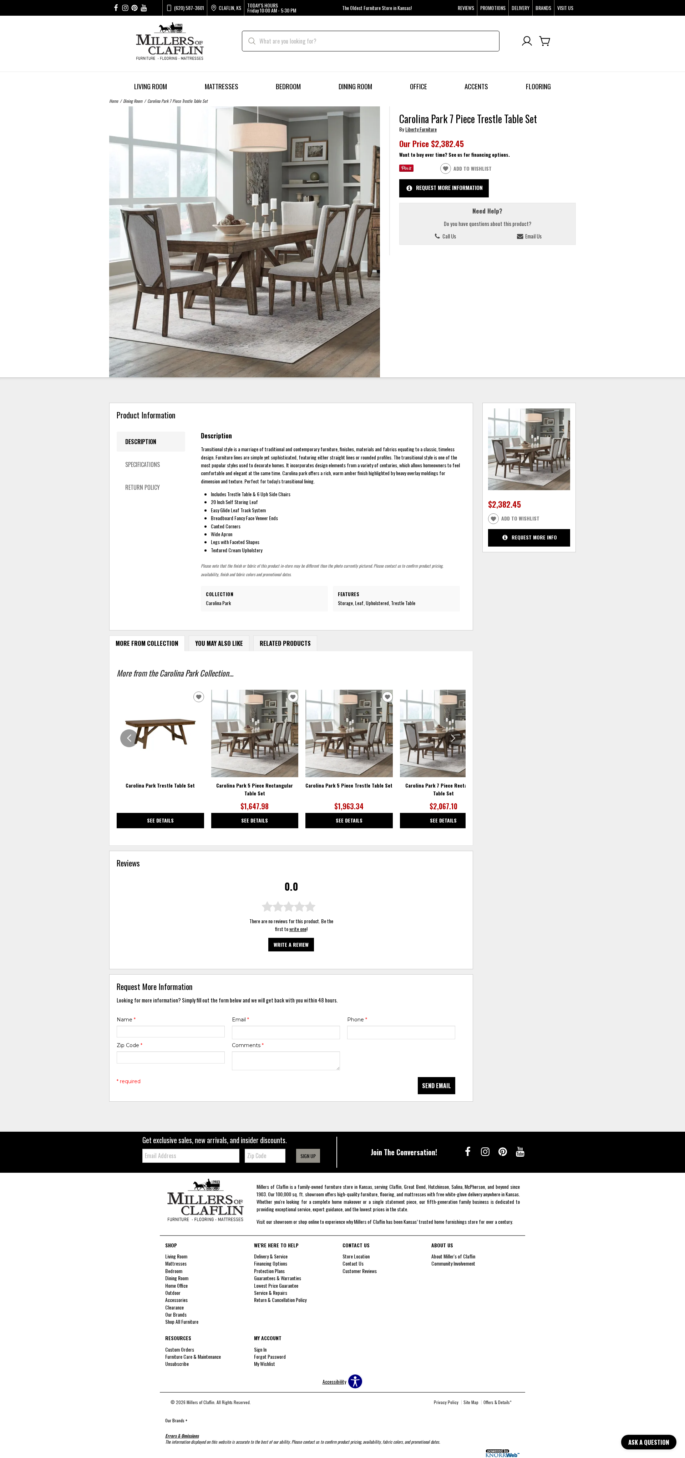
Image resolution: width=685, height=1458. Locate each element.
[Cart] (545, 41)
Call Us (448, 236)
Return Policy (142, 487)
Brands (543, 7)
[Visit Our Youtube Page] (520, 1151)
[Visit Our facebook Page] (116, 8)
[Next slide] (453, 738)
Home (113, 101)
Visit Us (565, 7)
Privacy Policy (446, 1402)
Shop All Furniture (181, 1321)
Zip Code (129, 1045)
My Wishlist (264, 1363)
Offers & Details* (497, 1402)
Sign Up (308, 1156)
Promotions (493, 7)
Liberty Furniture (421, 129)
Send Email (436, 1085)
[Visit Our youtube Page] (143, 8)
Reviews (466, 7)
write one (297, 929)
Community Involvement (453, 1263)
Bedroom (288, 86)
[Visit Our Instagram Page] (486, 1151)
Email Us (533, 236)
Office (418, 86)
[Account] (527, 41)
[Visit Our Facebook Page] (468, 1151)
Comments (248, 1045)
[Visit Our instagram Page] (125, 8)
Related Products (285, 643)
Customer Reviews (359, 1271)
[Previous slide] (129, 738)
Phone (357, 1019)
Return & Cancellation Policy (280, 1299)
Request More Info (534, 537)
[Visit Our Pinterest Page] (503, 1151)
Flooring (538, 86)
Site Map (470, 1402)
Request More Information (449, 187)
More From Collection (147, 643)
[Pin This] (406, 169)
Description (140, 441)
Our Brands (176, 1420)
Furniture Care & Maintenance (193, 1356)
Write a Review (291, 945)
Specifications (142, 464)
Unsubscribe (177, 1363)
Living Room (150, 86)
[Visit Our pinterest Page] (134, 8)
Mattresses (221, 86)
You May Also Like (219, 643)
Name (126, 1019)
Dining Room (355, 86)
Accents (476, 86)
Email (240, 1019)
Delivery (520, 7)
